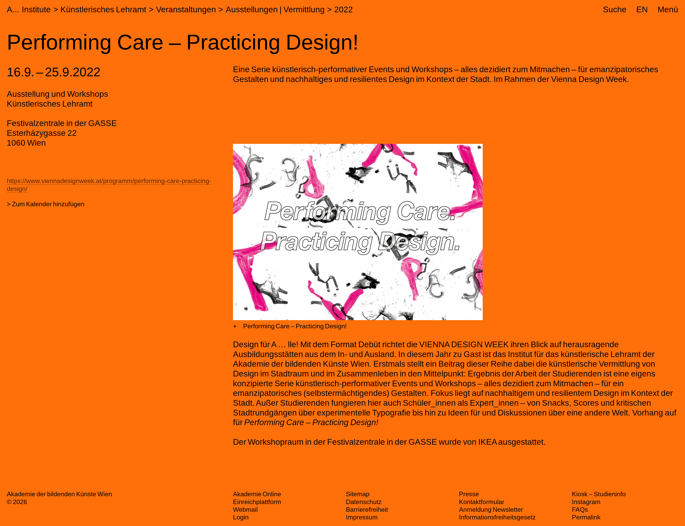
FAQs (580, 509)
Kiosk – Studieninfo (599, 494)
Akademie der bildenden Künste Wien (59, 494)
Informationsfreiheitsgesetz (497, 517)
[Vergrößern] (235, 326)
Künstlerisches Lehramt (103, 9)
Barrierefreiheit (367, 509)
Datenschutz (364, 502)
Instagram (586, 502)
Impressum (362, 517)
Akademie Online (257, 494)
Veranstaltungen (186, 9)
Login (241, 517)
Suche (614, 9)
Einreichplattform (257, 502)
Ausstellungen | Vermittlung (275, 9)
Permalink (586, 517)
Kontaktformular (481, 502)
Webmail (245, 509)
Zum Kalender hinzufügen (48, 204)
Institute (36, 9)
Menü (668, 9)
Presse (469, 494)
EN (642, 9)
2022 (343, 9)
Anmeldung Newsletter (491, 509)
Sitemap (357, 494)
